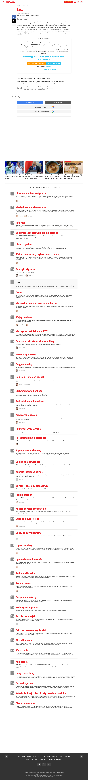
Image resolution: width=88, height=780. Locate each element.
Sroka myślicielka (25, 573)
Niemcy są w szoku (26, 354)
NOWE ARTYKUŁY (44, 69)
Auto (44, 756)
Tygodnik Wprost (22, 97)
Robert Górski (31, 275)
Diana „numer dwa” (26, 703)
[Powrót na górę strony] (81, 756)
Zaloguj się (48, 66)
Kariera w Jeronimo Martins (31, 508)
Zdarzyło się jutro (25, 269)
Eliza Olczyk (21, 216)
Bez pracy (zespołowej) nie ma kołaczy (37, 232)
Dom (48, 756)
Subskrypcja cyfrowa (39, 759)
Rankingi (67, 756)
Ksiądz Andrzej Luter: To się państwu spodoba (41, 693)
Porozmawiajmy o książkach (31, 437)
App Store (48, 83)
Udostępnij (31, 102)
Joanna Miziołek (30, 216)
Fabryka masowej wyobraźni (31, 630)
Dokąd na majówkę (26, 597)
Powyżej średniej (25, 673)
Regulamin (51, 759)
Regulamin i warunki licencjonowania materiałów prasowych (35, 89)
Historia (61, 756)
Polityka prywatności (58, 759)
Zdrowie (34, 756)
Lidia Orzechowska (22, 623)
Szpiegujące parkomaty (28, 450)
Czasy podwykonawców (28, 532)
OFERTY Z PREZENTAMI (54, 63)
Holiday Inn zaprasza (27, 607)
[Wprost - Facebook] (39, 764)
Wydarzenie (22, 650)
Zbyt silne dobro (24, 640)
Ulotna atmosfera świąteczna (31, 193)
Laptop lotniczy (24, 545)
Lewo (18, 282)
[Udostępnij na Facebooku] (14, 17)
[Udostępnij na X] (14, 21)
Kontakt (31, 759)
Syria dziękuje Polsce (27, 518)
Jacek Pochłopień (22, 200)
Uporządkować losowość (29, 559)
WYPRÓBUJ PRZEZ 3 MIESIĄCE (36, 63)
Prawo (19, 292)
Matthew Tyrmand (22, 347)
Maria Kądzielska (22, 526)
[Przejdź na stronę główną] (3, 2)
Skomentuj (59, 102)
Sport (39, 756)
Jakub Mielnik (21, 590)
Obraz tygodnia (24, 244)
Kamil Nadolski (21, 502)
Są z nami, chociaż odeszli (30, 377)
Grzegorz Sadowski (22, 422)
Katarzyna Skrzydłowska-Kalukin (24, 384)
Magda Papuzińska (22, 444)
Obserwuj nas (42, 107)
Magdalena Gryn (22, 408)
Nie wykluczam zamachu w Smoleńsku (36, 303)
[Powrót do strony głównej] (6, 756)
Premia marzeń (24, 494)
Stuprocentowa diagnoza (29, 390)
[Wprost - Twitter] (44, 764)
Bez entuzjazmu (24, 683)
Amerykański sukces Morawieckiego (35, 341)
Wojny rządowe (24, 317)
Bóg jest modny (24, 364)
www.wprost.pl (46, 776)
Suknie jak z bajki (25, 616)
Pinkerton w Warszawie (28, 428)
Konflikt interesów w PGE (29, 471)
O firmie (27, 759)
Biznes (29, 756)
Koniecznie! (22, 661)
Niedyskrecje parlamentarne (31, 207)
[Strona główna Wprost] (10, 2)
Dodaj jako (42, 111)
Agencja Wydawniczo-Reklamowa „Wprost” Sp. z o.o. (41, 772)
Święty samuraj (24, 583)
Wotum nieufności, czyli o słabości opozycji (39, 254)
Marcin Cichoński (22, 370)
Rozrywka (54, 756)
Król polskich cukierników (30, 401)
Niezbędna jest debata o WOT (32, 331)
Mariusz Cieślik (21, 275)
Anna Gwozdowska (22, 538)
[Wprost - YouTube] (49, 764)
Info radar (21, 222)
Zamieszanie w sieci (27, 415)
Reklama (45, 759)
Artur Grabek (21, 479)
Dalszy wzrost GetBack (28, 461)
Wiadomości (21, 756)
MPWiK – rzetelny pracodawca (32, 485)
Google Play (55, 83)
